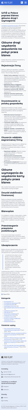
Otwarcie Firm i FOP (9, 315)
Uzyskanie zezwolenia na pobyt (9, 25)
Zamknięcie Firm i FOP (10, 306)
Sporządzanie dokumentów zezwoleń (14, 307)
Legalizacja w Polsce (9, 310)
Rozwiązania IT (8, 301)
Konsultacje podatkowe (10, 313)
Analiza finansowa (9, 321)
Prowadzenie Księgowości (11, 303)
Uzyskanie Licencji (9, 316)
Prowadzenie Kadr (9, 304)
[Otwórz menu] (25, 3)
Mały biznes (7, 312)
